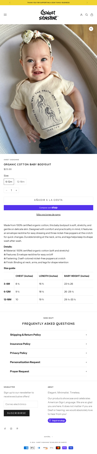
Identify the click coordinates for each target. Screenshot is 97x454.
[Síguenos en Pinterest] (17, 428)
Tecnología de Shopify (58, 442)
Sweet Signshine (11, 160)
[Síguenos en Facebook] (5, 428)
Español (47, 437)
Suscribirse (16, 413)
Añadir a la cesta (48, 200)
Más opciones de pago (48, 214)
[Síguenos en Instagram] (11, 428)
